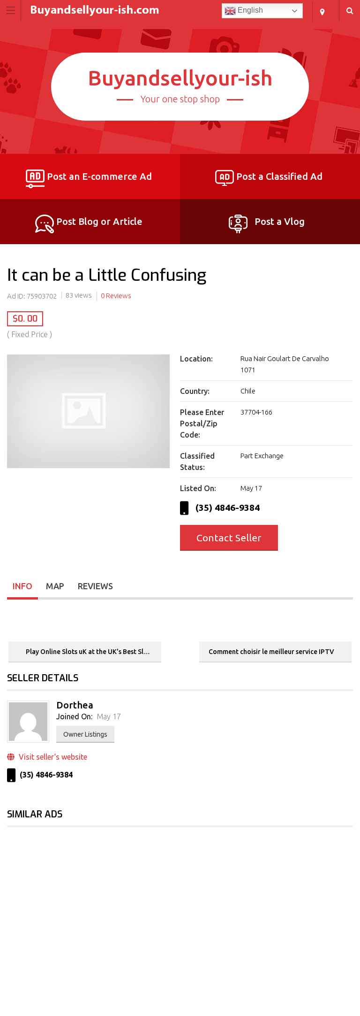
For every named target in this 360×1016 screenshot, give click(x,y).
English (249, 10)
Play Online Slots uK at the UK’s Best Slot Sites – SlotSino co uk (92, 651)
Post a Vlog (280, 221)
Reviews (95, 586)
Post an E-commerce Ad (99, 176)
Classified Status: (197, 461)
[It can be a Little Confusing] (88, 468)
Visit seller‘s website (52, 757)
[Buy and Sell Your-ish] (171, 10)
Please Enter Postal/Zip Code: (202, 423)
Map (55, 586)
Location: (196, 358)
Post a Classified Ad (279, 176)
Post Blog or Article (99, 221)
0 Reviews (116, 296)
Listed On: (198, 488)
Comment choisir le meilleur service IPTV (272, 651)
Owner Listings (85, 734)
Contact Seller (229, 537)
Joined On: (74, 716)
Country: (195, 391)
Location (322, 11)
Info (22, 586)
